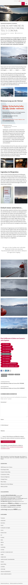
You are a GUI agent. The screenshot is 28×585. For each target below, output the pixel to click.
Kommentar (4, 402)
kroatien (2, 537)
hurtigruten (4, 374)
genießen (10, 499)
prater (8, 505)
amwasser (18, 495)
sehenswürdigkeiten (4, 507)
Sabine (12, 33)
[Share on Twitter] (3, 371)
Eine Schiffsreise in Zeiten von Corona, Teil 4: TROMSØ (12, 382)
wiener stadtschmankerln (6, 573)
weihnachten (10, 509)
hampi (2, 525)
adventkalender (10, 495)
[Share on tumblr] (8, 371)
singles (2, 554)
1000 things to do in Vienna (6, 467)
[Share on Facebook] (1, 371)
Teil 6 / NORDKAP (6, 356)
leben (10, 503)
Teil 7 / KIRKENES (6, 358)
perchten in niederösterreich (7, 552)
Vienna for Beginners (5, 476)
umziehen (3, 566)
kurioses (3, 503)
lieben (17, 503)
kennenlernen (19, 501)
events (17, 498)
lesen (14, 503)
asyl (21, 495)
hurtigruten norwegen (6, 23)
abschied (3, 495)
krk (1, 535)
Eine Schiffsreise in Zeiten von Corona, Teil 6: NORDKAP (13, 387)
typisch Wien (3, 564)
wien (15, 509)
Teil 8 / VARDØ (6, 361)
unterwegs (14, 23)
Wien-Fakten (3, 481)
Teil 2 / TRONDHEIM (7, 346)
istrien (2, 530)
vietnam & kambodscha (5, 571)
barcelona (3, 522)
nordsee (2, 549)
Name (2, 419)
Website (3, 430)
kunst (23, 501)
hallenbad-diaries (17, 499)
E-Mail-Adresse (5, 425)
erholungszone (4, 498)
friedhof (6, 499)
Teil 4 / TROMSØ (6, 351)
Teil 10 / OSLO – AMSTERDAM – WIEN (10, 366)
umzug (19, 507)
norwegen (11, 374)
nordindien (3, 547)
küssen (6, 503)
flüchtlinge (20, 498)
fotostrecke (25, 498)
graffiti (13, 499)
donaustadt (18, 496)
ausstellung (3, 496)
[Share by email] (10, 371)
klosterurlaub (3, 532)
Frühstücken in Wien (5, 474)
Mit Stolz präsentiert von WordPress (16, 583)
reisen (18, 505)
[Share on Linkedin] (6, 371)
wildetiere (19, 509)
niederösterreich (24, 503)
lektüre (2, 542)
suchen (9, 507)
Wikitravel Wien (4, 486)
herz (21, 499)
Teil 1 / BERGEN (6, 344)
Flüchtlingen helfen (5, 469)
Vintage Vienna (4, 479)
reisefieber (17, 374)
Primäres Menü (26, 3)
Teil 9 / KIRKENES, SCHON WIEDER (9, 363)
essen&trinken (11, 498)
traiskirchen (13, 507)
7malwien (3, 518)
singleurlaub (3, 556)
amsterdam (3, 520)
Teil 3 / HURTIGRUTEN (7, 349)
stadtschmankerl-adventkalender (8, 559)
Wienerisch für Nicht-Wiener (7, 484)
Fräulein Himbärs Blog (5, 472)
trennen (17, 507)
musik (20, 503)
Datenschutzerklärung (5, 583)
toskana (2, 561)
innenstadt (14, 501)
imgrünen (10, 501)
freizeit (2, 499)
